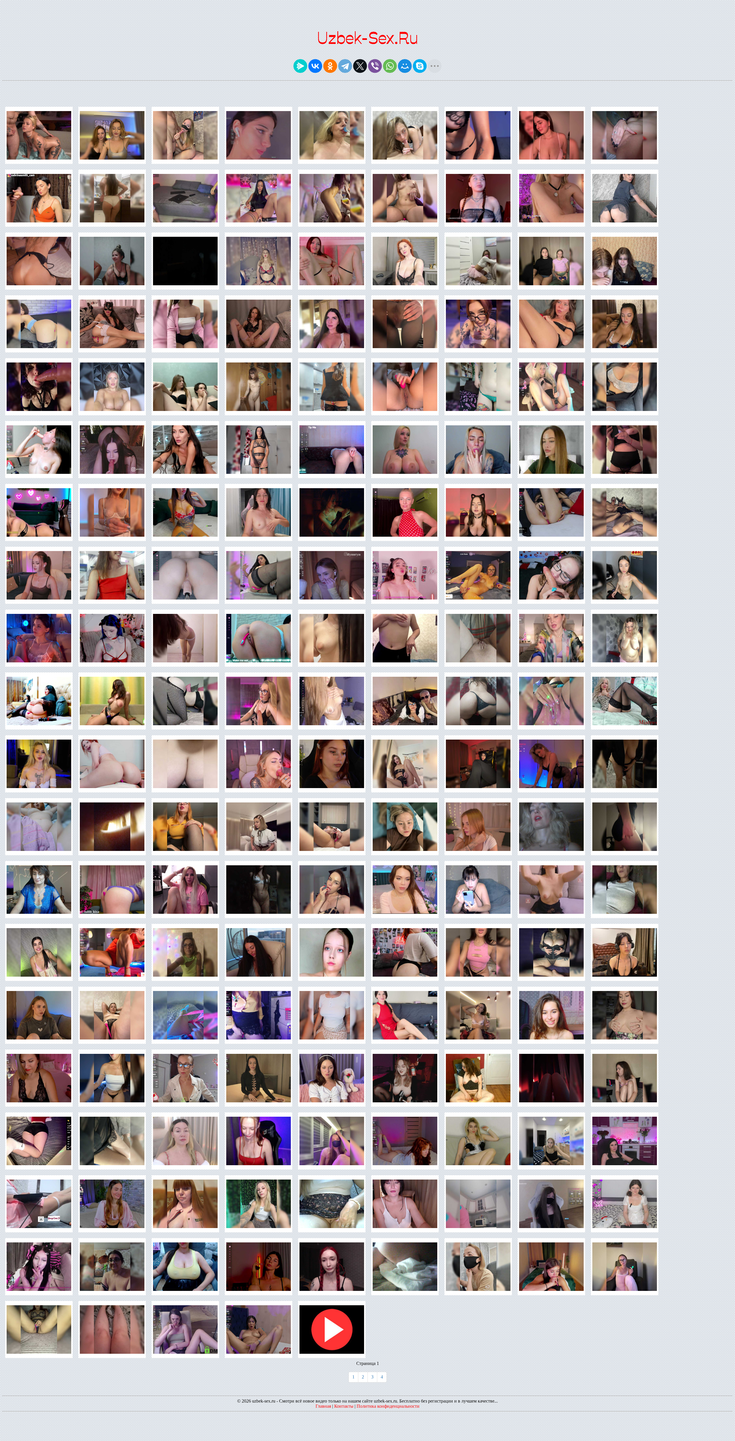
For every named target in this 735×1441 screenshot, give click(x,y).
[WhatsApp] (390, 66)
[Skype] (420, 66)
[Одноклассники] (330, 66)
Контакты (343, 1406)
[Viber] (375, 66)
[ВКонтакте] (315, 66)
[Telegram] (345, 66)
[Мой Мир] (405, 66)
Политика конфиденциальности (388, 1406)
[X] (360, 66)
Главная (323, 1406)
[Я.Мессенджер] (300, 66)
